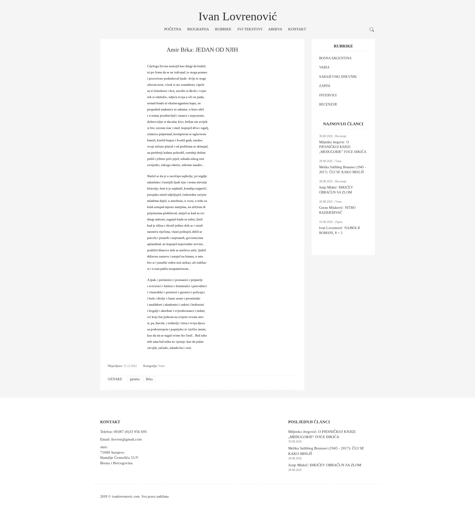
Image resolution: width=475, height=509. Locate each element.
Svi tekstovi (249, 29)
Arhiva (275, 29)
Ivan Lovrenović (237, 16)
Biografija (198, 29)
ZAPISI (324, 86)
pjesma (135, 379)
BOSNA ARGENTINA (335, 58)
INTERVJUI (328, 95)
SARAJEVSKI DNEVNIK (338, 77)
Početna (172, 29)
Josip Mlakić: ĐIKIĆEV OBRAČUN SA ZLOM (324, 465)
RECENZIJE (328, 104)
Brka (149, 379)
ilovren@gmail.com (126, 439)
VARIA (324, 67)
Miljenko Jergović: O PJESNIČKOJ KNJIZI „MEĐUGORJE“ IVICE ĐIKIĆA (342, 147)
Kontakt (297, 29)
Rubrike (223, 29)
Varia (161, 366)
